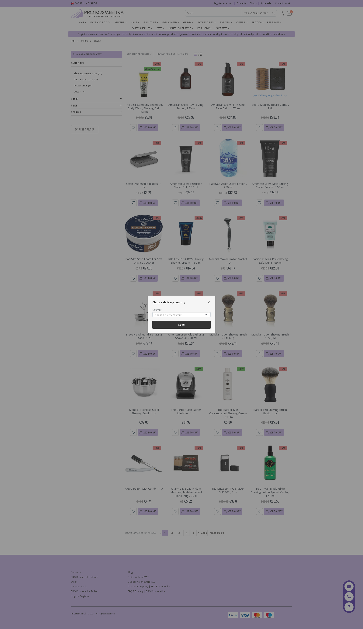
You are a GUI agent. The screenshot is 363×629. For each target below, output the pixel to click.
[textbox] (181, 315)
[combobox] (181, 314)
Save (181, 324)
